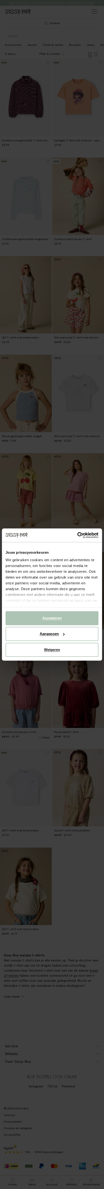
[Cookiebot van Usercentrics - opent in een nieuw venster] (77, 535)
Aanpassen (49, 634)
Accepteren (52, 618)
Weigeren (52, 650)
